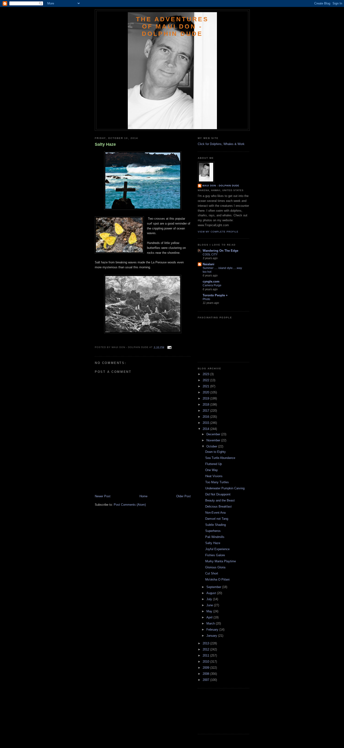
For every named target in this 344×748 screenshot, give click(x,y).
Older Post (183, 496)
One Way (211, 470)
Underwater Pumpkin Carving (225, 488)
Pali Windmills (214, 537)
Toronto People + (215, 295)
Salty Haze (105, 144)
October (212, 446)
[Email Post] (168, 347)
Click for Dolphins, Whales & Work (221, 144)
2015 (206, 423)
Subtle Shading (215, 525)
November (213, 440)
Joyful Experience (217, 549)
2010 (206, 661)
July (209, 599)
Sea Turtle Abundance (220, 458)
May (209, 611)
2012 (206, 649)
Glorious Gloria (215, 567)
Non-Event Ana (215, 512)
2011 (206, 655)
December (213, 434)
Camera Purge (212, 285)
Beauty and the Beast (220, 500)
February (212, 629)
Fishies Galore (215, 555)
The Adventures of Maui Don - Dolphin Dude (172, 26)
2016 (206, 416)
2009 (206, 667)
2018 (206, 404)
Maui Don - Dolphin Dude (220, 185)
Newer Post (102, 496)
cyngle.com (211, 281)
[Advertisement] (122, 484)
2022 (206, 380)
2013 (206, 643)
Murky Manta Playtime (220, 561)
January (212, 635)
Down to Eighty (215, 452)
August (211, 593)
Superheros (213, 531)
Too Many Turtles (217, 482)
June (210, 605)
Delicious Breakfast (218, 506)
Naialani (208, 264)
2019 (206, 398)
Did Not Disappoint (218, 494)
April (209, 617)
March (211, 623)
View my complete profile (218, 231)
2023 (206, 374)
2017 (206, 410)
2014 (206, 429)
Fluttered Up (213, 464)
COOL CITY (210, 254)
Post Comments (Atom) (130, 504)
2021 (206, 386)
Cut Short (211, 573)
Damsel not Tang (216, 518)
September (214, 587)
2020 (206, 392)
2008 (206, 673)
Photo (206, 299)
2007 (206, 680)
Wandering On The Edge (220, 250)
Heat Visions (214, 476)
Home (143, 496)
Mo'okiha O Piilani (217, 579)
